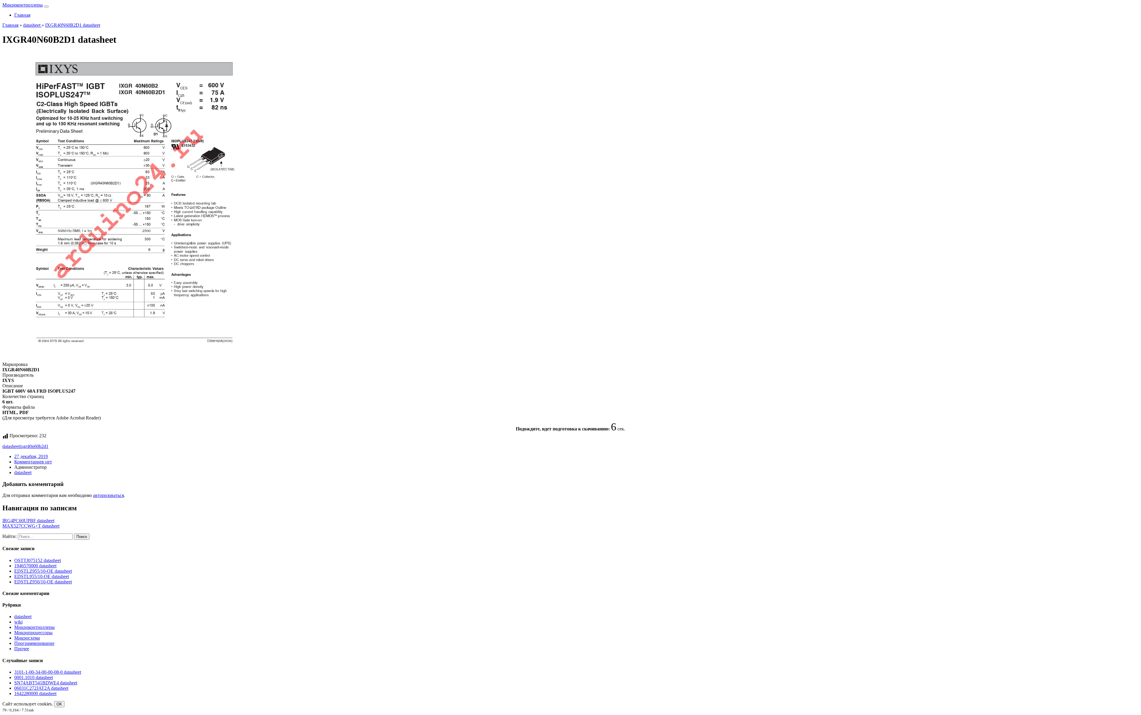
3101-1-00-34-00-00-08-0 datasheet (47, 672)
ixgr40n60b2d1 (34, 446)
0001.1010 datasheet (33, 677)
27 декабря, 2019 (31, 456)
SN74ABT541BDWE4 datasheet (45, 682)
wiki (18, 621)
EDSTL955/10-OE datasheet (41, 576)
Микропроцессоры (33, 632)
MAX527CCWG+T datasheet (30, 525)
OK (59, 704)
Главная (22, 15)
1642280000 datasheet (35, 693)
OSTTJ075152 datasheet (37, 560)
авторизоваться (108, 495)
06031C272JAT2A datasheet (41, 688)
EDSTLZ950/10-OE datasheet (43, 581)
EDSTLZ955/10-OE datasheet (43, 571)
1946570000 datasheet (35, 565)
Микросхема (27, 637)
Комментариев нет (33, 461)
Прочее (21, 648)
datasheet (11, 446)
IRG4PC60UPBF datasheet (28, 520)
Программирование (34, 643)
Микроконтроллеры (22, 4)
